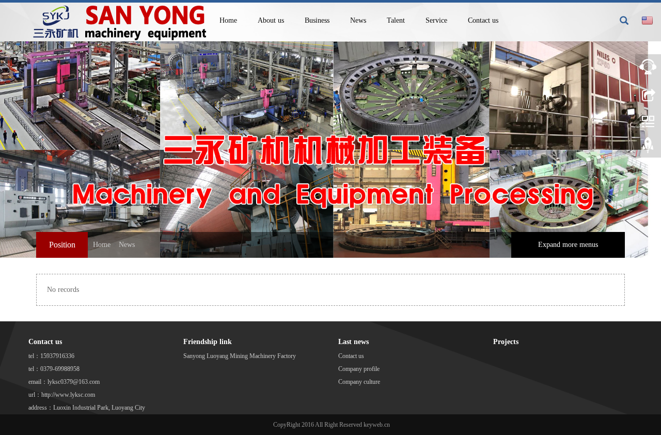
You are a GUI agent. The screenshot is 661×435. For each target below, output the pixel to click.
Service (436, 20)
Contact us (483, 20)
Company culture (359, 381)
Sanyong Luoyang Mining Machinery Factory (239, 356)
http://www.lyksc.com (68, 394)
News (358, 20)
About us (271, 20)
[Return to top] (648, 147)
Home (228, 20)
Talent (396, 20)
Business (317, 20)
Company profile (359, 368)
